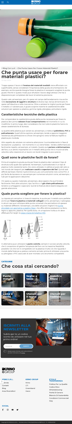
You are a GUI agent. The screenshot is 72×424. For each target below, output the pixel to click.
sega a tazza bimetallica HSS (33, 213)
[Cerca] (8, 2)
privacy (23, 352)
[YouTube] (13, 410)
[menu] (2, 2)
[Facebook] (3, 410)
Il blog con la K (8, 68)
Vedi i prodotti (8, 283)
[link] (36, 35)
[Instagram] (8, 410)
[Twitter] (17, 410)
